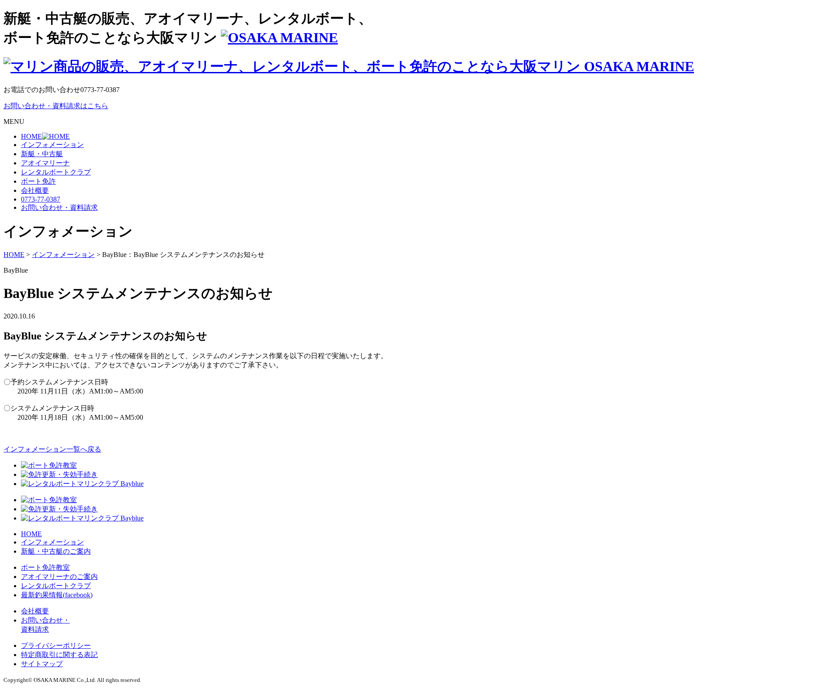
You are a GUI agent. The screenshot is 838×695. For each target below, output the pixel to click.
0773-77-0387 (40, 199)
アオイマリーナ (45, 163)
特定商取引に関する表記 (59, 654)
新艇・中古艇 (42, 153)
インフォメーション (52, 144)
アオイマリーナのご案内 (59, 576)
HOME (31, 534)
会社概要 (35, 190)
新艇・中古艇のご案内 (56, 551)
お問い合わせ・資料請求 (59, 207)
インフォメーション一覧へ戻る (52, 449)
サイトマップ (42, 664)
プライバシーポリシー (56, 645)
